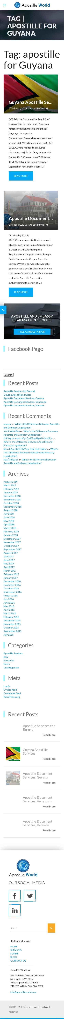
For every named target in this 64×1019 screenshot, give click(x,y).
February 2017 (11, 574)
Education (9, 660)
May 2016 (9, 606)
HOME (14, 946)
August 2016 (11, 595)
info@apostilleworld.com (23, 992)
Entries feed (10, 689)
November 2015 (12, 624)
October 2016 (11, 588)
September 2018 (13, 506)
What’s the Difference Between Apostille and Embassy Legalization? (31, 452)
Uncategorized (11, 667)
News (7, 664)
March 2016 (10, 613)
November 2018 (12, 499)
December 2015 (12, 620)
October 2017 (11, 545)
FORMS (14, 953)
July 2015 (9, 634)
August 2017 (11, 552)
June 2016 (9, 602)
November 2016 (12, 584)
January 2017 (11, 577)
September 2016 (13, 592)
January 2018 (11, 535)
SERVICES (16, 950)
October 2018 (11, 503)
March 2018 (10, 528)
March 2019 (10, 485)
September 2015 (13, 631)
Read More (20, 175)
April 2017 (9, 567)
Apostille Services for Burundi (19, 391)
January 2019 (11, 492)
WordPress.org (12, 696)
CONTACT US (18, 960)
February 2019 (11, 488)
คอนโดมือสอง (11, 459)
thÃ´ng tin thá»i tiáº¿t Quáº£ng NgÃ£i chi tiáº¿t (28, 438)
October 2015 (11, 627)
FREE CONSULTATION (32, 331)
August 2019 (11, 481)
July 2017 (9, 556)
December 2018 (12, 496)
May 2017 (9, 563)
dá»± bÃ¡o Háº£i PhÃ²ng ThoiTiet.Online (25, 448)
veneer (7, 424)
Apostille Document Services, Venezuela (25, 401)
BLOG (13, 957)
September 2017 (13, 549)
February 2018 (11, 531)
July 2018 (9, 513)
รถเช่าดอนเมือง (12, 431)
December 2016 (12, 581)
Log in (7, 686)
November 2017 (12, 542)
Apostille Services (13, 653)
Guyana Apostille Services (17, 394)
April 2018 (9, 524)
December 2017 (12, 538)
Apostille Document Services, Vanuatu (24, 405)
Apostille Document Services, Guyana (24, 398)
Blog (6, 656)
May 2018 (9, 520)
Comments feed (12, 693)
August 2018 (11, 510)
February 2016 (11, 616)
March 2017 (10, 570)
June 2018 (9, 517)
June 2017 (9, 560)
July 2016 (9, 599)
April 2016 (9, 609)
